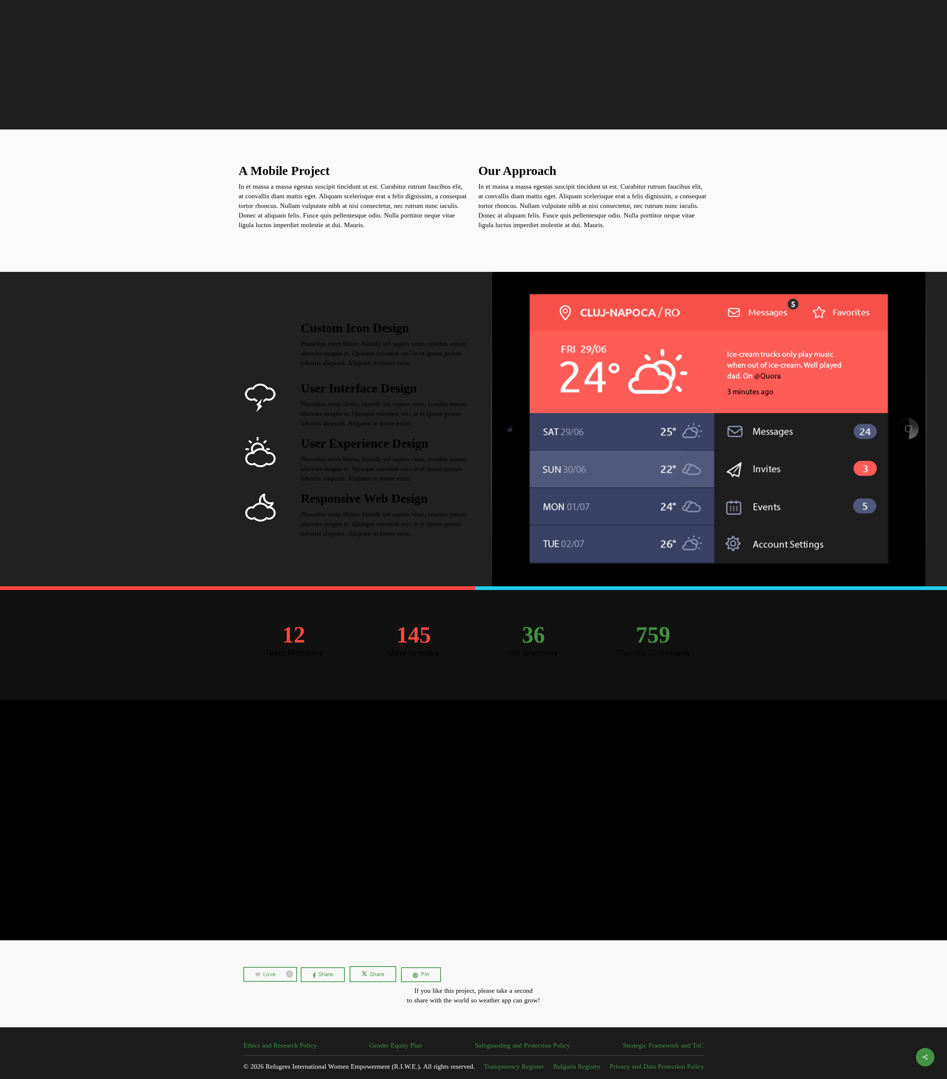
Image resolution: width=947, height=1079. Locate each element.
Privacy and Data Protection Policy (657, 1066)
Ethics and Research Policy (280, 1045)
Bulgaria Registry (576, 1066)
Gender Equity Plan (395, 1045)
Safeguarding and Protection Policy (522, 1045)
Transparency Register (514, 1066)
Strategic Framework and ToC (663, 1045)
